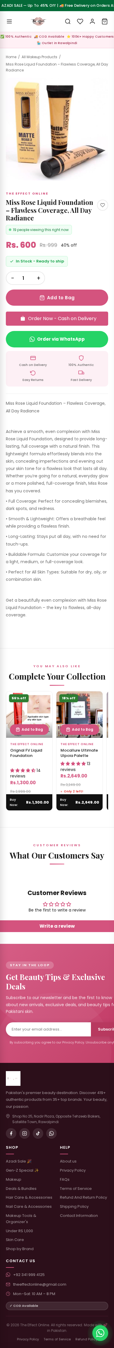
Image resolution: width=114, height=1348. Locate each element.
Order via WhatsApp (61, 339)
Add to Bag (61, 298)
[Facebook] (11, 1133)
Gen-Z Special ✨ (22, 1170)
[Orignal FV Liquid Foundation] (29, 714)
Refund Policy (86, 1339)
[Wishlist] (80, 21)
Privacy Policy (73, 1170)
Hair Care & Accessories (29, 1197)
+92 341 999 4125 (29, 1274)
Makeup (13, 1179)
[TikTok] (38, 1133)
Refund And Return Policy (83, 1197)
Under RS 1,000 (19, 1231)
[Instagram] (24, 1133)
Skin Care (15, 1239)
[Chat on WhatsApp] (100, 1333)
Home (11, 56)
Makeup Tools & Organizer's (21, 1219)
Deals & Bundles (21, 1188)
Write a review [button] (57, 926)
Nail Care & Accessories (29, 1206)
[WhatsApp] (51, 1133)
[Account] (92, 21)
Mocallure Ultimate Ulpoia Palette (79, 752)
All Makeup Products (39, 56)
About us (68, 1161)
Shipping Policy (74, 1206)
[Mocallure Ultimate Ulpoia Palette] (79, 714)
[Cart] (104, 21)
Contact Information (79, 1215)
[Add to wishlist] (102, 205)
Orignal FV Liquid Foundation (26, 752)
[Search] (68, 21)
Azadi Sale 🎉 (19, 1161)
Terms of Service (76, 1188)
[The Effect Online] (38, 21)
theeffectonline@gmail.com (39, 1284)
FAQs (65, 1179)
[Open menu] (9, 21)
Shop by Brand (20, 1249)
